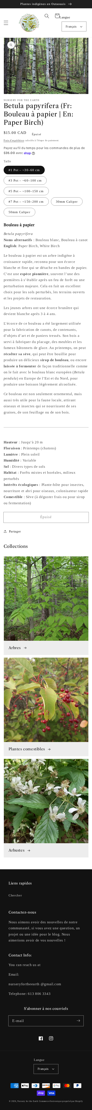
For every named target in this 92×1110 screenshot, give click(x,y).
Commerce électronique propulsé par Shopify (61, 1101)
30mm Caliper (67, 201)
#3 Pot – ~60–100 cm (25, 180)
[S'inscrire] (78, 1021)
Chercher (15, 895)
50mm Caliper (19, 212)
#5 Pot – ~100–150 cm (26, 191)
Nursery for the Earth (27, 1101)
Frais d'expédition (14, 140)
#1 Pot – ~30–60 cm (24, 170)
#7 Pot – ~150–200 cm (26, 201)
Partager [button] (15, 531)
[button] (6, 23)
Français (71, 26)
